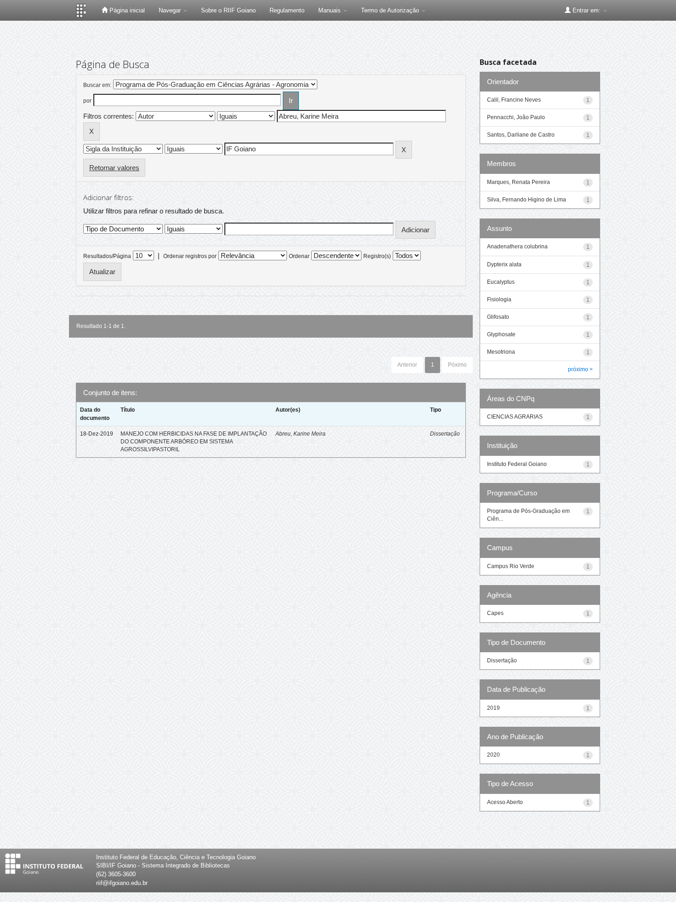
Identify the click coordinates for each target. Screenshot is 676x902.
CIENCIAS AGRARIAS (515, 417)
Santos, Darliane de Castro (521, 135)
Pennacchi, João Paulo (516, 117)
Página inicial (126, 10)
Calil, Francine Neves (514, 100)
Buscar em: (97, 85)
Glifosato (498, 317)
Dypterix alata (504, 264)
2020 (493, 755)
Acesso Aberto (505, 802)
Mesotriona (501, 352)
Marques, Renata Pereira (518, 182)
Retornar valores (114, 168)
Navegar (171, 10)
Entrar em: (586, 10)
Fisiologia (499, 299)
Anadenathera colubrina (517, 246)
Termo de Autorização (391, 10)
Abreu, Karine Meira (300, 434)
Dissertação (445, 434)
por (87, 101)
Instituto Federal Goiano (517, 464)
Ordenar (299, 256)
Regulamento (286, 10)
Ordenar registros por (190, 256)
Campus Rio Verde (510, 566)
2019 (493, 708)
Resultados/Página (107, 256)
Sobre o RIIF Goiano (228, 10)
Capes (495, 613)
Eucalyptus (501, 282)
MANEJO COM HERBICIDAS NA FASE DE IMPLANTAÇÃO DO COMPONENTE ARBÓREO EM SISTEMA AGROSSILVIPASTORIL (193, 442)
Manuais (330, 10)
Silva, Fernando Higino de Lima (526, 199)
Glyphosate (501, 334)
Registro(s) (377, 256)
